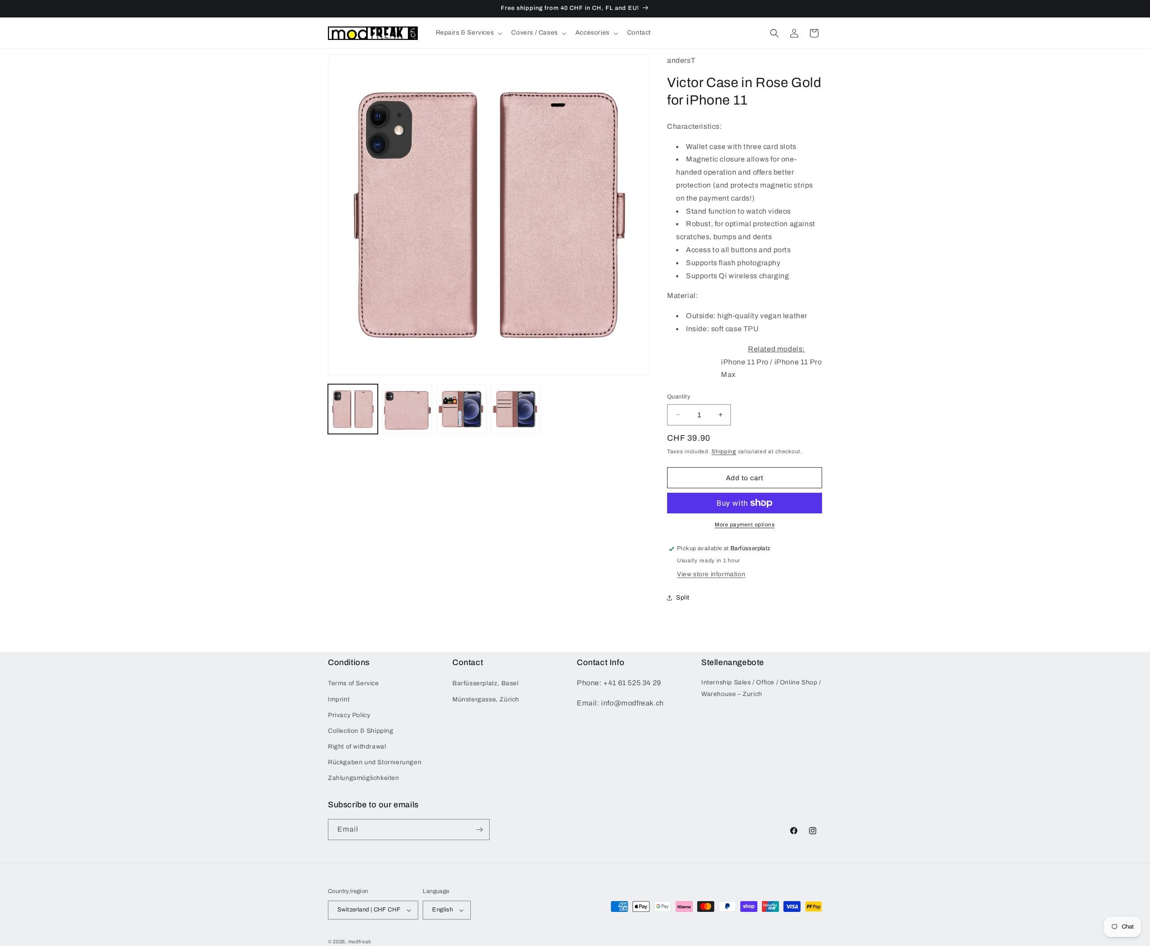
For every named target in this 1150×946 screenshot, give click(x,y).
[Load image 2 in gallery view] (407, 409)
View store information (711, 574)
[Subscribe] (479, 829)
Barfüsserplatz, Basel (485, 683)
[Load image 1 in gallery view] (353, 409)
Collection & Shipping (361, 730)
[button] (468, 32)
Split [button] (683, 597)
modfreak (360, 941)
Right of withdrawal (357, 746)
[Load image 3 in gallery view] (462, 409)
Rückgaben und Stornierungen (374, 762)
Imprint (338, 699)
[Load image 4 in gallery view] (516, 409)
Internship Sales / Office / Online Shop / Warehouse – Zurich (761, 688)
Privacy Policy (349, 715)
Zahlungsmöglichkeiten (363, 778)
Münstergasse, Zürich (485, 699)
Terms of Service (353, 683)
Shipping (724, 451)
